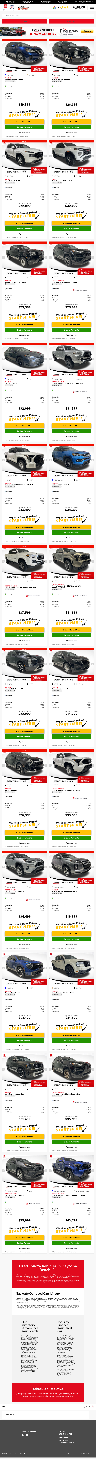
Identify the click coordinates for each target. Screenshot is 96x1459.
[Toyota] (8, 7)
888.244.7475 (27, 2)
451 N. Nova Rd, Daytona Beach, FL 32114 (83, 2)
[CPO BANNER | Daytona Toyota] (48, 31)
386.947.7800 (62, 2)
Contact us (42, 1396)
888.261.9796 (46, 2)
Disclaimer (9, 1415)
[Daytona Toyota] (23, 7)
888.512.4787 (10, 2)
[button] (45, 55)
